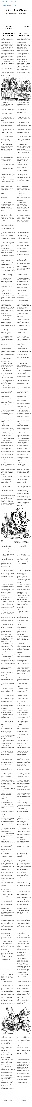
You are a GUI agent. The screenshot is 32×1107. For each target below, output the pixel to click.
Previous (13, 21)
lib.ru (26, 1100)
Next (19, 21)
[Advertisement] (16, 16)
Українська (16, 2)
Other (14, 5)
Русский (7, 5)
